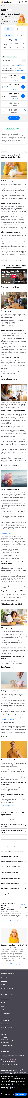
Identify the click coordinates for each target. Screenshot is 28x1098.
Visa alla (23, 904)
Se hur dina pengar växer (10, 56)
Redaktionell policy (6, 1023)
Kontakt (3, 1002)
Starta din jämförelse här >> (8, 805)
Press (2, 1006)
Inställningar (7, 1094)
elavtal (10, 1073)
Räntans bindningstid (8, 40)
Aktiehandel (4, 981)
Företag (9, 9)
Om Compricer (5, 999)
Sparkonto (4, 977)
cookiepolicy (13, 1087)
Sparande (6, 5)
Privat (3, 9)
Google (24, 1083)
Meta (20, 1083)
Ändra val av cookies (6, 1027)
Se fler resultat (14, 117)
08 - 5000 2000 (13, 1059)
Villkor (3, 1016)
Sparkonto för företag (7, 988)
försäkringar (4, 1073)
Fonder (3, 984)
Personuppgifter (5, 1013)
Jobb (2, 1009)
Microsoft (11, 1084)
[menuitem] (2, 2)
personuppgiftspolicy (6, 1088)
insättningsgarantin (6, 533)
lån (14, 1073)
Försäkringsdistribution (7, 1020)
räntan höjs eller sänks (8, 719)
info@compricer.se (10, 1061)
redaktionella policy (14, 964)
